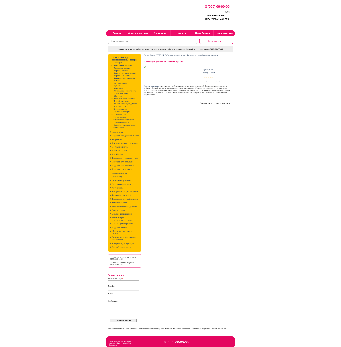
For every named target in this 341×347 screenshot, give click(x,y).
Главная (147, 55)
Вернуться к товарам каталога (215, 103)
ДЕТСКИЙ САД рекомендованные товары (171, 55)
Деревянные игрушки (194, 55)
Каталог (153, 55)
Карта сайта (113, 345)
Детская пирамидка (151, 86)
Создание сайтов (114, 343)
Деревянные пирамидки (210, 55)
